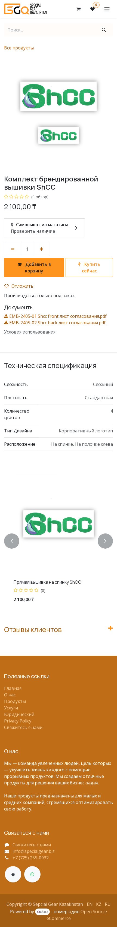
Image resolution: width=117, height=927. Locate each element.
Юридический (19, 714)
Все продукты (19, 48)
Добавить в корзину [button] (37, 267)
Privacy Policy (17, 721)
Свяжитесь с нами (23, 727)
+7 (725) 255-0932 (31, 858)
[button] (11, 541)
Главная (12, 688)
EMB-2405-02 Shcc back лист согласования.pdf (57, 323)
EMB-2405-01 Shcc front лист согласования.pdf (57, 316)
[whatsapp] (32, 874)
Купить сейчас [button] (91, 267)
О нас (10, 695)
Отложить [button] (22, 286)
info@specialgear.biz (34, 851)
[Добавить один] (41, 249)
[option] (58, 541)
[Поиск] (104, 29)
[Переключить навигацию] (107, 9)
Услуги (11, 708)
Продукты (15, 701)
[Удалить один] (12, 249)
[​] (13, 874)
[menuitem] (90, 904)
